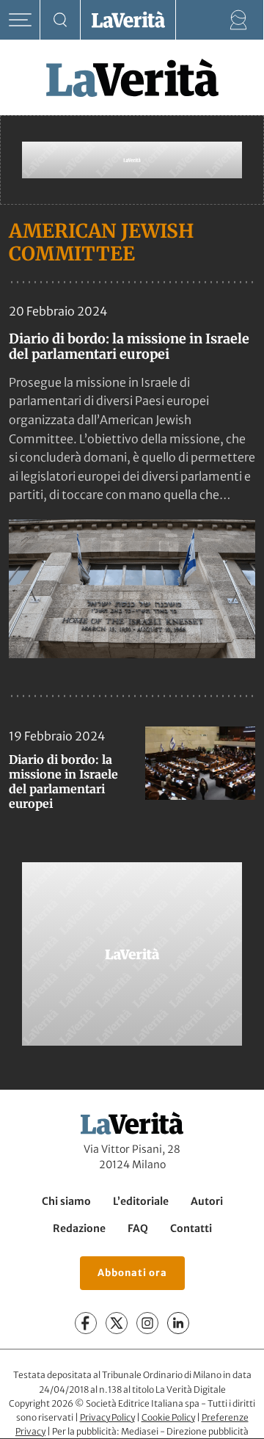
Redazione (79, 1228)
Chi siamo (66, 1201)
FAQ (138, 1228)
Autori (207, 1201)
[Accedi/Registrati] (238, 20)
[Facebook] (86, 1324)
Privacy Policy (107, 1417)
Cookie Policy (168, 1417)
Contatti (191, 1228)
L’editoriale (141, 1201)
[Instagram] (147, 1324)
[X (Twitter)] (117, 1324)
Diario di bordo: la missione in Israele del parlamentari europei (129, 346)
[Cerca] (60, 20)
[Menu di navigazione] (20, 20)
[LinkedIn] (178, 1324)
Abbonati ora (132, 1273)
